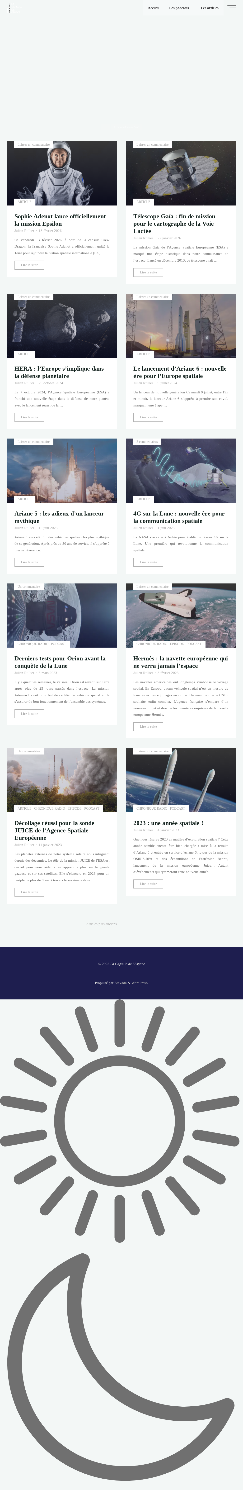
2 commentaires (147, 442)
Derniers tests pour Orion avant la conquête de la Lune (60, 662)
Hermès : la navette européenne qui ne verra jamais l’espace (180, 662)
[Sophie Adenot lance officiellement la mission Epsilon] (62, 173)
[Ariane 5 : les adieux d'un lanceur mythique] (62, 471)
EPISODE (177, 644)
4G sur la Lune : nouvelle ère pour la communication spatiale (179, 517)
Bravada (120, 983)
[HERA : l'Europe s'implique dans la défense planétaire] (62, 326)
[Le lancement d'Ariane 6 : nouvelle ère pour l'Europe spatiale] (181, 326)
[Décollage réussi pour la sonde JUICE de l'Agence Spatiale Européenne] (62, 780)
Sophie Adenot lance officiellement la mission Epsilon (60, 220)
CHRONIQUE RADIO (33, 644)
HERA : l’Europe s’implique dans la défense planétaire (59, 372)
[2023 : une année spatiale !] (181, 780)
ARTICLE (25, 202)
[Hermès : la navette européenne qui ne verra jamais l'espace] (181, 615)
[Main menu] (231, 7)
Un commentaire (29, 586)
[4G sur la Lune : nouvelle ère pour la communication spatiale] (181, 471)
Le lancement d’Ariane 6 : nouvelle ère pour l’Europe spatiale (180, 372)
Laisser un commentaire (34, 144)
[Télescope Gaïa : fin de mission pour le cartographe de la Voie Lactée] (181, 173)
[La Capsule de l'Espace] (14, 8)
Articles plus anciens (101, 924)
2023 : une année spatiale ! (168, 823)
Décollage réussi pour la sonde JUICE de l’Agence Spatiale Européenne (55, 830)
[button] (121, 1244)
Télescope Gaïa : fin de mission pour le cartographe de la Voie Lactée (174, 224)
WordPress (139, 983)
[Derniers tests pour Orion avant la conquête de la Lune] (62, 615)
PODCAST (58, 644)
